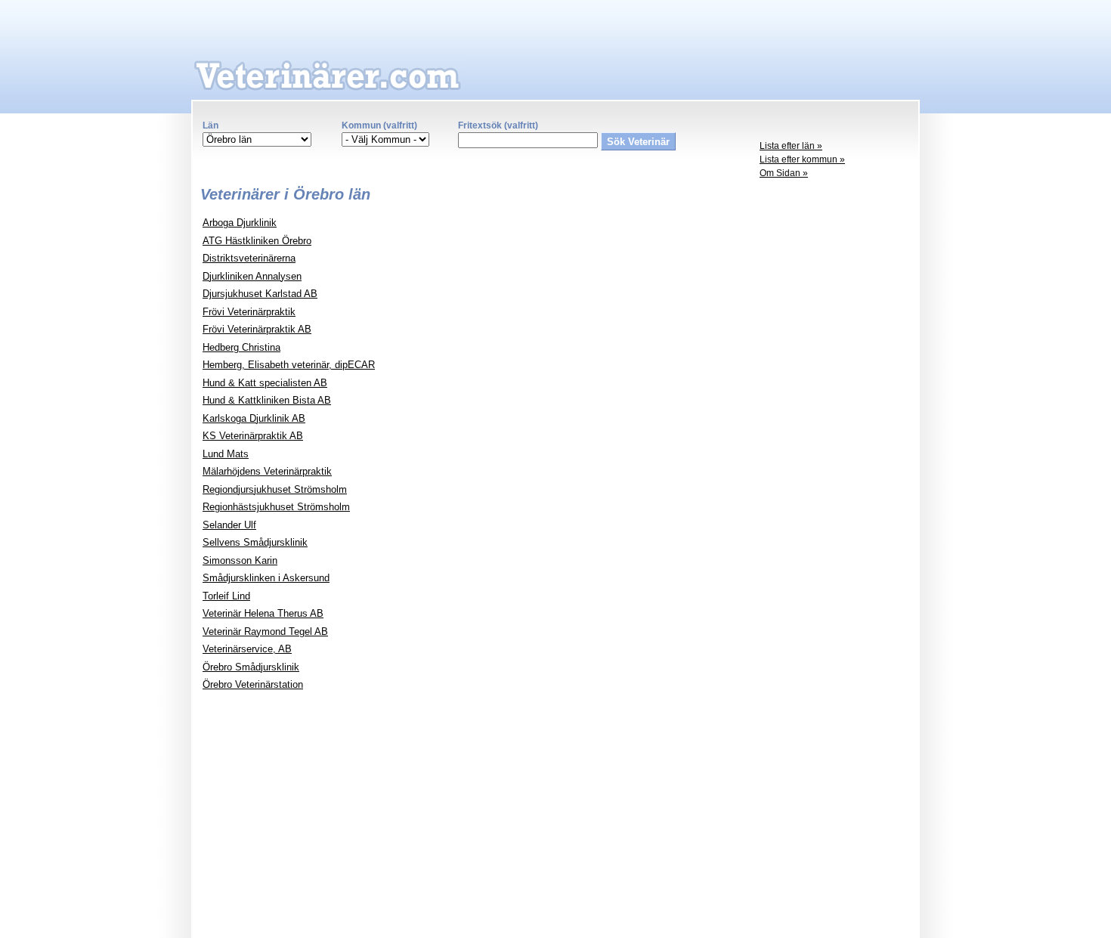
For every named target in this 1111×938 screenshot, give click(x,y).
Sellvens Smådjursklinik (255, 542)
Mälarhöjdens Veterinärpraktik (267, 471)
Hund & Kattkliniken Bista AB (267, 400)
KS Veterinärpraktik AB (253, 435)
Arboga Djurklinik (240, 222)
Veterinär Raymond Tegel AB (265, 631)
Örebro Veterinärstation (253, 684)
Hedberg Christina (241, 347)
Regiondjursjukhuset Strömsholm (275, 489)
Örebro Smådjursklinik (251, 667)
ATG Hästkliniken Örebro (257, 240)
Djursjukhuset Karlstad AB (260, 293)
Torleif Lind (226, 596)
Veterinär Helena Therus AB (263, 613)
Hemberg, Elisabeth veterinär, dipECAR (289, 364)
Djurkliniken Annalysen (252, 276)
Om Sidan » (784, 173)
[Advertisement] (835, 420)
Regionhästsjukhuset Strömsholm (276, 506)
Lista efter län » (791, 146)
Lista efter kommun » (802, 159)
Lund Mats (226, 454)
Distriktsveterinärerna (249, 258)
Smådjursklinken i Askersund (266, 578)
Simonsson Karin (240, 560)
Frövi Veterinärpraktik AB (257, 329)
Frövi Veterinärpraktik (249, 311)
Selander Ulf (229, 525)
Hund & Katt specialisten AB (265, 383)
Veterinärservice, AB (247, 649)
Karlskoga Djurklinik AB (254, 418)
